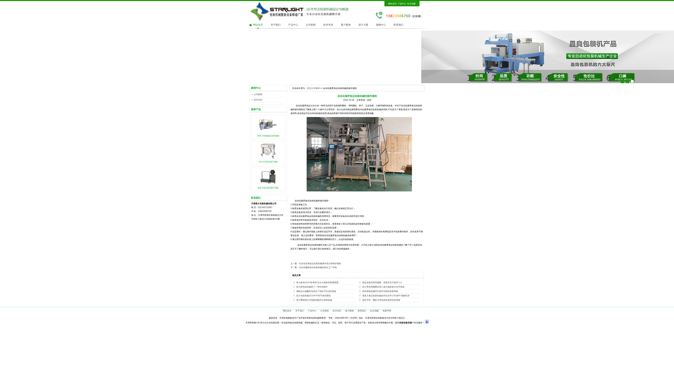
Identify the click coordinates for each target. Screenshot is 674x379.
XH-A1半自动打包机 (268, 162)
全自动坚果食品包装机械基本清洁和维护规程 (320, 263)
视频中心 (381, 25)
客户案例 (346, 25)
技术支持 (328, 25)
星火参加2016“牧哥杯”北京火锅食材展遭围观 (317, 282)
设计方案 (363, 25)
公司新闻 (311, 25)
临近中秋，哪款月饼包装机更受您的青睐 (381, 300)
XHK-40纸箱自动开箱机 (268, 136)
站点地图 (411, 3)
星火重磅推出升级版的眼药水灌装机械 (314, 300)
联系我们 (398, 25)
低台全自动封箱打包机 (268, 188)
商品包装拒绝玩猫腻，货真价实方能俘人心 (382, 282)
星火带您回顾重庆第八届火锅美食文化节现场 (383, 287)
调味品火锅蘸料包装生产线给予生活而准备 (316, 291)
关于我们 (275, 25)
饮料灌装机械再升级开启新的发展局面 (380, 291)
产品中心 (402, 3)
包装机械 (314, 105)
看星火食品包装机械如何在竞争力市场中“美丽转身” (386, 295)
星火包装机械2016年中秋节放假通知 (313, 295)
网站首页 (392, 3)
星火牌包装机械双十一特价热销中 (312, 287)
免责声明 (387, 311)
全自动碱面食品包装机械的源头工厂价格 (318, 267)
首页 (309, 88)
